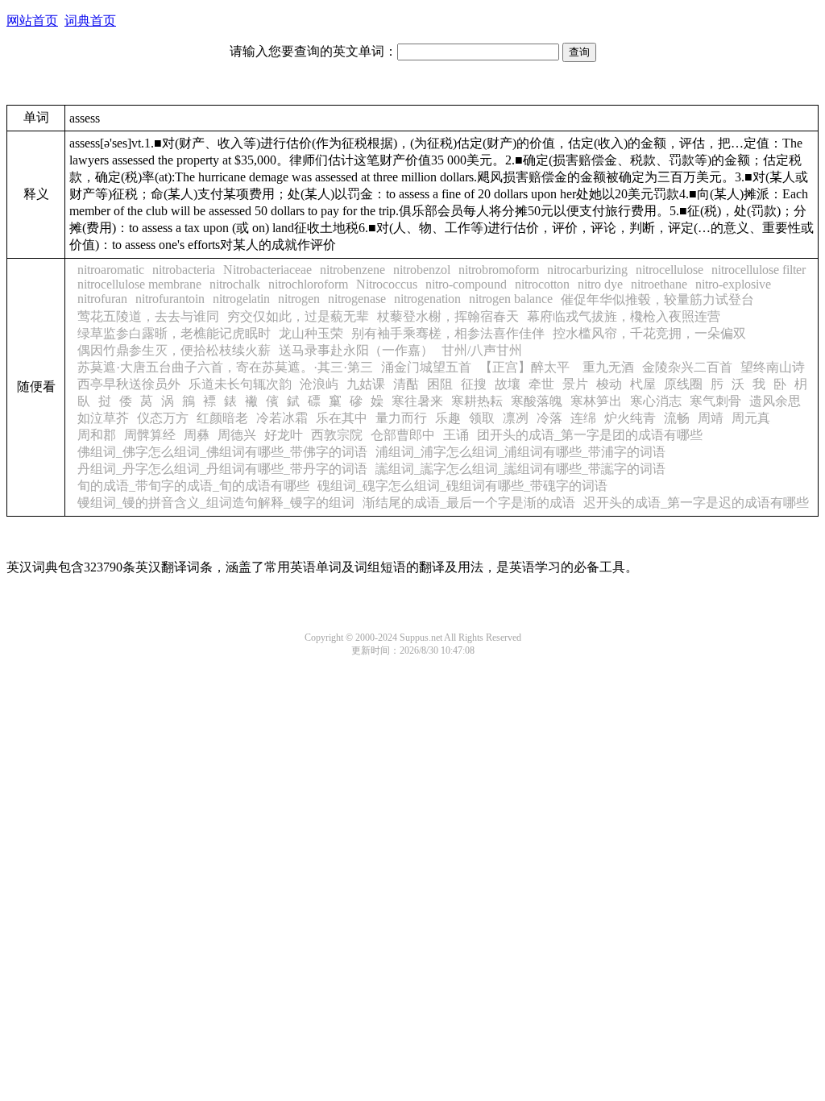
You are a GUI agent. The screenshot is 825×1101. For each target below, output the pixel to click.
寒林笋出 (596, 401)
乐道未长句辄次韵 (240, 384)
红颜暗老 (222, 418)
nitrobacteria (183, 269)
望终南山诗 (772, 367)
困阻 (440, 384)
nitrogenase (357, 298)
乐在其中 (341, 418)
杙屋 (643, 384)
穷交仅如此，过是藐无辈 (298, 316)
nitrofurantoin (170, 298)
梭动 (609, 384)
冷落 (549, 418)
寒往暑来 (417, 401)
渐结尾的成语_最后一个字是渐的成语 (469, 502)
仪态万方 (163, 418)
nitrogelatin (241, 298)
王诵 (456, 435)
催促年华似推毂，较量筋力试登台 (657, 299)
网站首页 (32, 20)
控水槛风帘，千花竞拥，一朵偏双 (649, 333)
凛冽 (516, 418)
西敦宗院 (337, 435)
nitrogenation (427, 298)
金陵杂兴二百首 (687, 367)
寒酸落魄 (536, 401)
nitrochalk (234, 284)
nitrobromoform (498, 269)
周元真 (751, 418)
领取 (482, 418)
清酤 (406, 384)
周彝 (196, 435)
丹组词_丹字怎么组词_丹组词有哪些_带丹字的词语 (222, 469)
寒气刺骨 (715, 401)
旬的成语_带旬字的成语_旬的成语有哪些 (193, 485)
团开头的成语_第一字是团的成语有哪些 (590, 435)
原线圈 (683, 384)
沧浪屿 (319, 384)
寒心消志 (656, 401)
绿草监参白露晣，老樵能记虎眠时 (174, 333)
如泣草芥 (103, 418)
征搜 (474, 384)
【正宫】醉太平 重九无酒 (556, 367)
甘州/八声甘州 (482, 350)
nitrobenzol (421, 269)
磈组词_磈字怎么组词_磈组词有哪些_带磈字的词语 (462, 485)
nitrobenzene (352, 269)
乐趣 (448, 418)
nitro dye (600, 284)
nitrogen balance (511, 298)
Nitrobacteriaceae (267, 269)
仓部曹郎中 (403, 435)
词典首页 (90, 20)
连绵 (583, 418)
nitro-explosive (733, 284)
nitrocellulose (669, 269)
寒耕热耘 (477, 401)
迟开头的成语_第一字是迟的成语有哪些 (696, 502)
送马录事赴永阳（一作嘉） (356, 350)
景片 (575, 384)
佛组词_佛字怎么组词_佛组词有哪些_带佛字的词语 (222, 452)
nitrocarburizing (587, 269)
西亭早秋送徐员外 (128, 384)
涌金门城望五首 (426, 367)
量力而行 (401, 418)
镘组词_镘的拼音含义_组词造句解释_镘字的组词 (215, 502)
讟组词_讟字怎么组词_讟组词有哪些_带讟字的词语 (520, 469)
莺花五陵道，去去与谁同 (148, 316)
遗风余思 (775, 401)
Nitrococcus (386, 284)
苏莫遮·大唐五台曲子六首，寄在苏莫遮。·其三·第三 (225, 367)
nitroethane (659, 284)
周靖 (710, 418)
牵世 (541, 384)
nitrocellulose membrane (139, 284)
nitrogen (299, 298)
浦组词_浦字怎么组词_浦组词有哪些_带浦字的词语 (520, 452)
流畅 (677, 418)
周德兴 (237, 435)
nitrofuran (102, 298)
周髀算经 (150, 435)
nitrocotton (542, 284)
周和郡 (96, 435)
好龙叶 (283, 435)
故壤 (507, 384)
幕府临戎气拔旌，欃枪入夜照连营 (623, 316)
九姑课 (365, 384)
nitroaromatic (110, 269)
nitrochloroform (308, 284)
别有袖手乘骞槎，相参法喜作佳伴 (448, 333)
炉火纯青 (630, 418)
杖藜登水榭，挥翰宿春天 (448, 316)
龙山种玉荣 (311, 333)
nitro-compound (466, 284)
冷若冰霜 (282, 418)
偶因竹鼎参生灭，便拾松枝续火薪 (174, 350)
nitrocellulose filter (758, 269)
